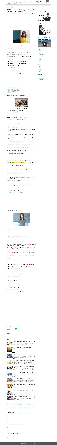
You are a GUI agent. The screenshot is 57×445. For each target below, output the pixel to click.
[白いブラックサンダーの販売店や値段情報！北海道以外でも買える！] (9, 374)
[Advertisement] (21, 21)
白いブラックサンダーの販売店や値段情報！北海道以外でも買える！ (23, 372)
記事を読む (13, 352)
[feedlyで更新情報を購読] (47, 1)
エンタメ (34, 13)
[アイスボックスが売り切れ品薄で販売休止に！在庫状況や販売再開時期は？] (9, 386)
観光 (39, 60)
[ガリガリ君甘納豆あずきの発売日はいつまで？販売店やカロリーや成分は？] (9, 380)
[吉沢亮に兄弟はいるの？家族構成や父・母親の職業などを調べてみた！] (9, 398)
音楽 (39, 61)
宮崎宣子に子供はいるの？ (12, 91)
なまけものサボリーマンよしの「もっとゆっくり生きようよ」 (25, 1)
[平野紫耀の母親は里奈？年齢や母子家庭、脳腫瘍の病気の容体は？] (9, 392)
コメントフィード (41, 78)
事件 (39, 55)
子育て (40, 58)
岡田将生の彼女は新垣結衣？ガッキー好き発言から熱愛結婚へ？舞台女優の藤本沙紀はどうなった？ (22, 408)
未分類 (40, 59)
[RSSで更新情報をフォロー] (48, 1)
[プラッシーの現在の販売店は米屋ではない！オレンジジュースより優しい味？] (9, 362)
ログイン (40, 75)
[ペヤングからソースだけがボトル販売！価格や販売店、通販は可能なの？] (9, 343)
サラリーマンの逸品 (42, 52)
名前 (8, 424)
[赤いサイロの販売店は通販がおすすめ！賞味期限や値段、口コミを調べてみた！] (9, 349)
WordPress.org (41, 79)
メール (8, 427)
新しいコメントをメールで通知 (13, 433)
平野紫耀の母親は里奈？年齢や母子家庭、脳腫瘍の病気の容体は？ (23, 390)
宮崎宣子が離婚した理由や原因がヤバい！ (14, 90)
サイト (8, 430)
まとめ (9, 92)
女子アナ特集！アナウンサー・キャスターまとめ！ (15, 192)
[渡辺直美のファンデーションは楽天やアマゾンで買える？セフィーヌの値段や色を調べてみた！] (9, 356)
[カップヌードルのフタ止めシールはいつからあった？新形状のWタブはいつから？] (9, 368)
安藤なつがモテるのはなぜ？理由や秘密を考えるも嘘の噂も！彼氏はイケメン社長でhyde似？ (22, 405)
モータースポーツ (41, 54)
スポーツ (40, 53)
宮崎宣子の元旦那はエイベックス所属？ (14, 89)
